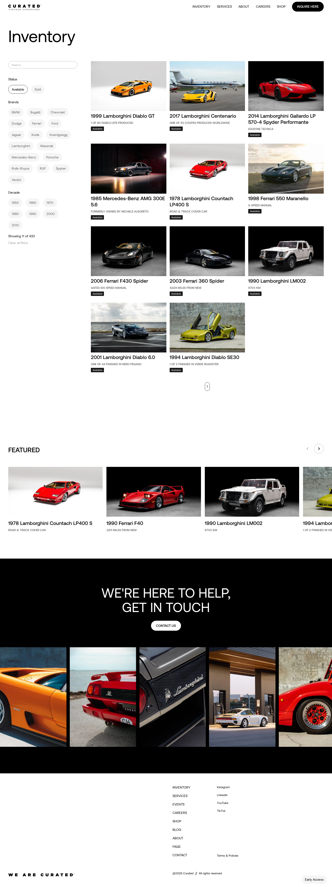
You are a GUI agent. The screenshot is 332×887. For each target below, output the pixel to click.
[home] (24, 6)
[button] (307, 449)
